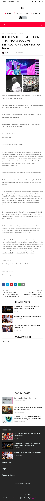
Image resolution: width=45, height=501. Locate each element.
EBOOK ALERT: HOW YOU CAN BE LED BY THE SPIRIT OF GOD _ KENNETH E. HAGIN (27, 418)
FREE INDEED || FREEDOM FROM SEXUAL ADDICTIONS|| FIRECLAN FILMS (27, 308)
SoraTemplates (15, 498)
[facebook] (32, 1)
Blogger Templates (36, 498)
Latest (9, 13)
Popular (19, 13)
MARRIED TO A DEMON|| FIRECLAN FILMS (27, 316)
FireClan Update (9, 53)
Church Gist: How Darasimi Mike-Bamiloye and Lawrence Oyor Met (28, 408)
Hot (27, 13)
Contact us (11, 1)
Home (4, 1)
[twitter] (35, 1)
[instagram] (39, 1)
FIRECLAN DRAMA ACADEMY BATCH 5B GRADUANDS (27, 435)
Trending (36, 13)
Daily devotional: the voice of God (25, 398)
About (17, 1)
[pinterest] (42, 1)
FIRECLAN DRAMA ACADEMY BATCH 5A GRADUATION (27, 327)
